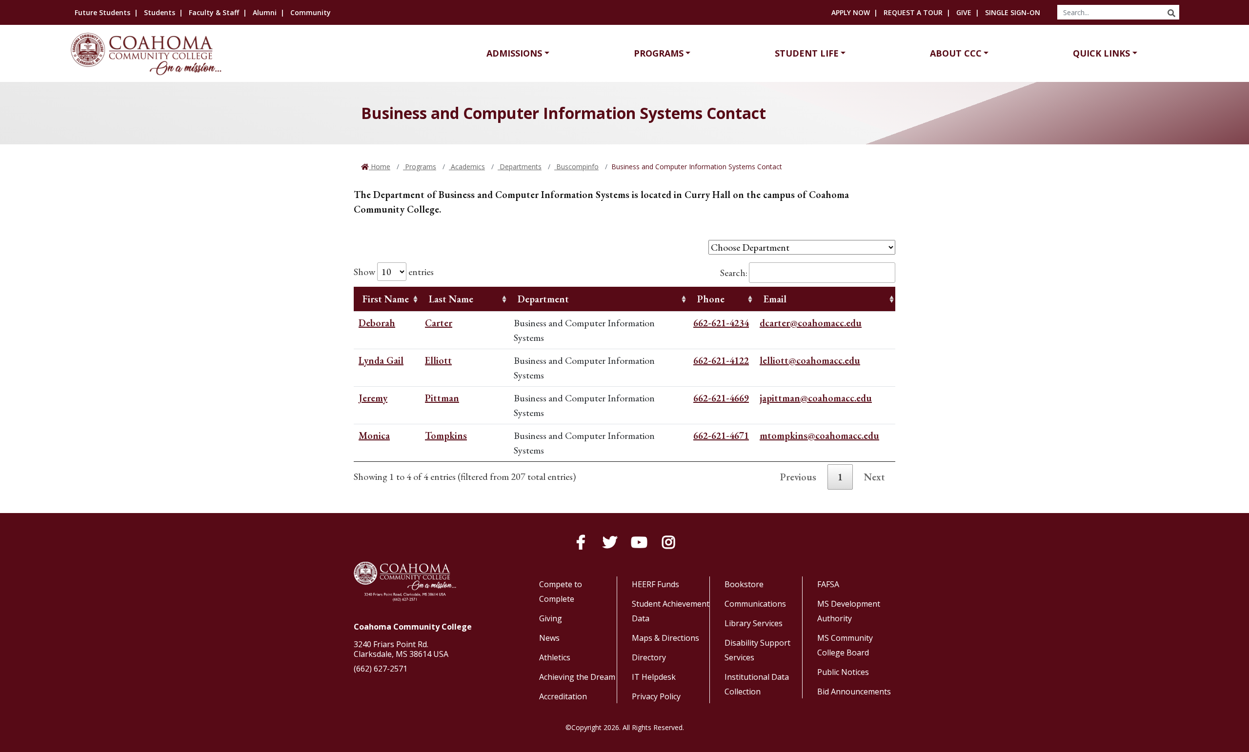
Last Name (451, 299)
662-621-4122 (721, 360)
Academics (467, 166)
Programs (659, 53)
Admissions (514, 53)
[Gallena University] (147, 54)
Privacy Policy (656, 696)
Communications (755, 603)
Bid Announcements (854, 691)
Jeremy (373, 398)
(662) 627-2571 (380, 668)
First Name (386, 299)
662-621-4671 (721, 435)
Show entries (394, 271)
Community (310, 12)
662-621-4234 (721, 323)
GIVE (963, 12)
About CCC (956, 53)
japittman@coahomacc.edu (816, 398)
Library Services (754, 623)
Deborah (377, 323)
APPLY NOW (850, 12)
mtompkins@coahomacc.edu (819, 435)
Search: (733, 272)
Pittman (442, 398)
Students (159, 12)
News (549, 638)
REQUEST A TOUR (913, 12)
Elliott (438, 360)
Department (543, 299)
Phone (711, 299)
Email (775, 299)
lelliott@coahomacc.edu (810, 360)
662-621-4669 (721, 398)
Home (379, 166)
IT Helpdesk (654, 677)
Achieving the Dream (577, 677)
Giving (550, 618)
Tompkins (446, 435)
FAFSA (828, 584)
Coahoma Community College (413, 626)
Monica (374, 435)
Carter (438, 323)
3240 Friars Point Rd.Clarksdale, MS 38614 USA (401, 649)
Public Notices (843, 672)
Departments (520, 166)
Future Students (102, 12)
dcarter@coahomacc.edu (811, 323)
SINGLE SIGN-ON (1012, 12)
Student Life (807, 53)
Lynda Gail (381, 360)
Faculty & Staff (214, 12)
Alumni (265, 12)
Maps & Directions (665, 638)
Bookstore (744, 584)
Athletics (554, 657)
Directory (649, 657)
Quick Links (1101, 53)
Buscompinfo (576, 166)
